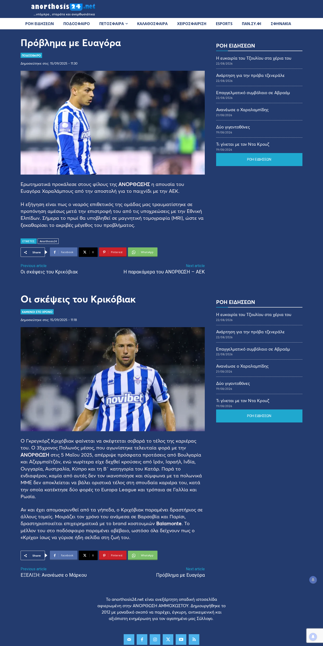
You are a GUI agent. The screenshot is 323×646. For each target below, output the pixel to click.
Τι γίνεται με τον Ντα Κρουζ (242, 144)
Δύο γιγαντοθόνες (233, 127)
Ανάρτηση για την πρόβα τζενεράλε (250, 75)
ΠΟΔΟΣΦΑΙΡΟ (31, 55)
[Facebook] (142, 639)
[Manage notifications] (313, 637)
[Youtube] (181, 639)
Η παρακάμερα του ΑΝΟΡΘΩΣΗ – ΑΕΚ (164, 272)
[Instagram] (155, 639)
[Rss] (194, 639)
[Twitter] (168, 639)
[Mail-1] (129, 639)
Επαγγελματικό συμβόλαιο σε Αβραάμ (253, 92)
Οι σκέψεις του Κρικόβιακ (49, 272)
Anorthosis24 (48, 241)
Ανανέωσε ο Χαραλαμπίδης (242, 109)
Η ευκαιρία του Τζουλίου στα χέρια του (253, 58)
